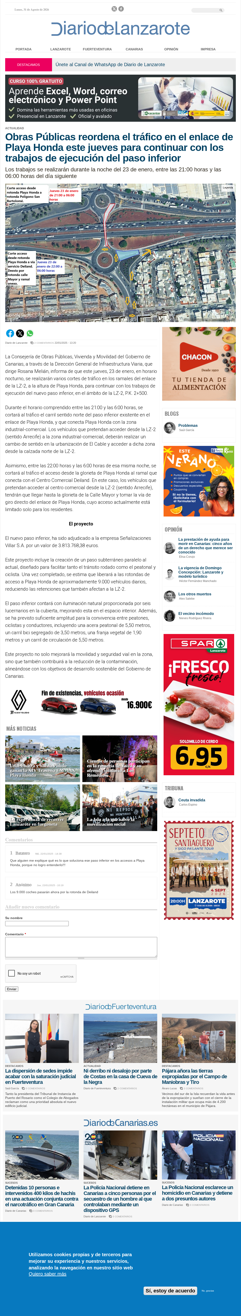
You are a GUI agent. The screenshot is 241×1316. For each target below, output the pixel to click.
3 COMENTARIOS (193, 1088)
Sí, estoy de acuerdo (170, 1291)
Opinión (171, 49)
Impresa (208, 49)
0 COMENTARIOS (35, 1088)
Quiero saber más (47, 1273)
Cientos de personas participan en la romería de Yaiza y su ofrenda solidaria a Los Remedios (118, 768)
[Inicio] (121, 35)
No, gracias (208, 1290)
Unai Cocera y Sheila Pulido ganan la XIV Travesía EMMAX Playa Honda (42, 770)
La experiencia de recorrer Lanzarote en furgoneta (37, 822)
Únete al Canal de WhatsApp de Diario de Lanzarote (110, 64)
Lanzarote (60, 49)
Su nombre (14, 918)
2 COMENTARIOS (44, 343)
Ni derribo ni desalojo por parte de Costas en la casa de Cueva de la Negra (120, 1076)
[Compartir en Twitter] (20, 336)
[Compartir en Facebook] (10, 336)
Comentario (15, 934)
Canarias (134, 49)
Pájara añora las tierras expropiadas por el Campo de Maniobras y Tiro (194, 1076)
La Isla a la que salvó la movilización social (111, 822)
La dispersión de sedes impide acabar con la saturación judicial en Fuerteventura (40, 1076)
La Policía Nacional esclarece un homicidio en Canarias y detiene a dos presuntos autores (197, 1193)
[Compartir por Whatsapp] (30, 336)
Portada (24, 49)
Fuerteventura (97, 49)
